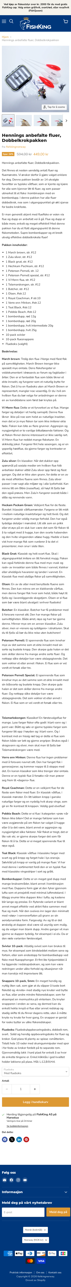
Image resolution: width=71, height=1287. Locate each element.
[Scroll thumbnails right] (66, 121)
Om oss (40, 1272)
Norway (33, 1240)
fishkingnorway (16, 147)
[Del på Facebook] (5, 1139)
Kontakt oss (54, 1272)
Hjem (5, 37)
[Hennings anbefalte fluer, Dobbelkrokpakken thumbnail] (8, 121)
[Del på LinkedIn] (19, 1139)
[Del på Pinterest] (26, 1139)
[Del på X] (12, 1139)
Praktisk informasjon (21, 1272)
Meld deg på (58, 1212)
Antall (5, 1081)
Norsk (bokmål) (33, 1230)
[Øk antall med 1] (35, 1089)
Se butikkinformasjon (17, 1126)
